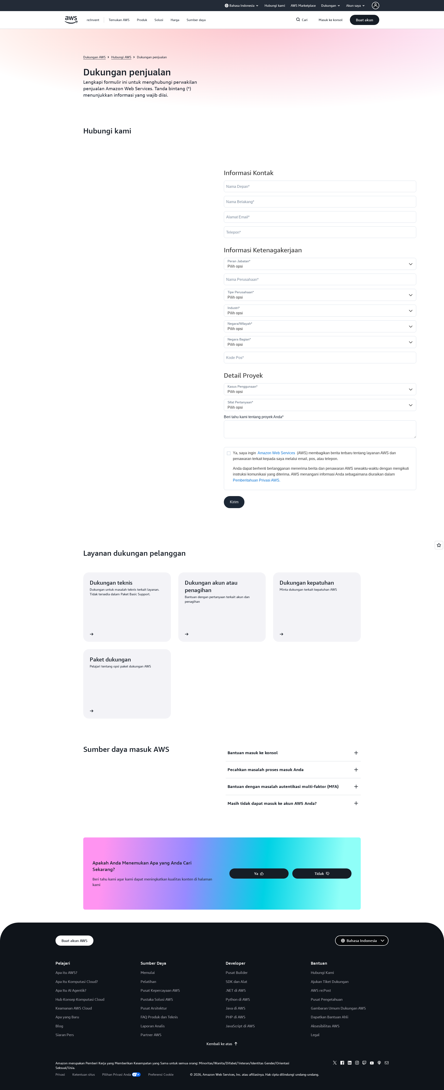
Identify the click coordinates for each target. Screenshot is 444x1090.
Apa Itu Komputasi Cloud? (77, 981)
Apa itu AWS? (66, 972)
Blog (59, 1026)
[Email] (386, 1063)
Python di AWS (238, 999)
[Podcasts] (379, 1063)
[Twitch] (364, 1063)
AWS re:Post (321, 990)
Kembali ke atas (219, 1043)
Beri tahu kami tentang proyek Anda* (254, 417)
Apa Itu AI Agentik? (71, 990)
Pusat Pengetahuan (326, 999)
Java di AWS (235, 1008)
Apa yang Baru (67, 1017)
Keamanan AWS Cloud (74, 1008)
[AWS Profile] (375, 5)
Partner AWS (151, 1034)
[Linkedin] (350, 1063)
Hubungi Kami (322, 972)
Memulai (148, 972)
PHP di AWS (235, 1017)
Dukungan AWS (94, 57)
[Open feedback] (439, 545)
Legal (315, 1034)
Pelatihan (148, 981)
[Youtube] (372, 1063)
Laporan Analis (153, 1026)
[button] (119, 20)
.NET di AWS (236, 990)
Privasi (60, 1074)
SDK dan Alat (236, 981)
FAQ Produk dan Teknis (159, 1017)
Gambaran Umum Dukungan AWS (338, 1008)
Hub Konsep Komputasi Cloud (80, 999)
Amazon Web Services (276, 453)
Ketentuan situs (83, 1074)
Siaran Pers (65, 1034)
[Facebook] (342, 1063)
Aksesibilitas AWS (325, 1026)
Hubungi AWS (121, 57)
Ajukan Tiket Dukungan (329, 981)
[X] (335, 1063)
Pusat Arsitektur (154, 1008)
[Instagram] (357, 1063)
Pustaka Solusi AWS (157, 999)
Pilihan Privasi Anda (116, 1074)
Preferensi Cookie (160, 1074)
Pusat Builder (237, 972)
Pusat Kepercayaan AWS (160, 990)
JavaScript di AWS (240, 1026)
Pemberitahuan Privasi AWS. (256, 480)
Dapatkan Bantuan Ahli (329, 1017)
